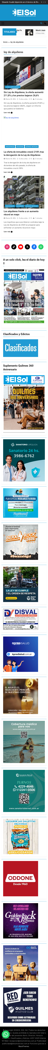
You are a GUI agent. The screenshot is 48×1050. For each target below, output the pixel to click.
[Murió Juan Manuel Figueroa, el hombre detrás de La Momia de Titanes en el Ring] (23, 34)
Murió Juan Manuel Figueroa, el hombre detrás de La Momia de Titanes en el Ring (22, 2)
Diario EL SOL (11, 99)
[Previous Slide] (41, 2)
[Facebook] (34, 246)
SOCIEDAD (20, 147)
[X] (27, 246)
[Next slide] (45, 2)
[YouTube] (20, 246)
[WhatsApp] (40, 246)
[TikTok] (13, 246)
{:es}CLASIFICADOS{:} (13, 87)
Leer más (7, 112)
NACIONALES (10, 147)
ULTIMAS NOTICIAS (32, 147)
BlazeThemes (24, 1046)
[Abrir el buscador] (41, 23)
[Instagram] (7, 246)
